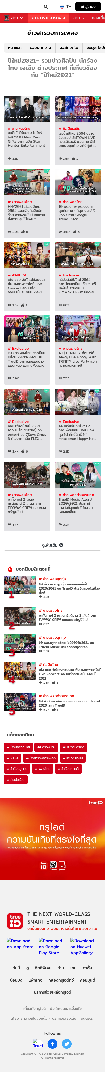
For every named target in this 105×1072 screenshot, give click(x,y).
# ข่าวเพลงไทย (19, 128)
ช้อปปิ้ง (16, 980)
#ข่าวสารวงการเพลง (41, 758)
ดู (27, 968)
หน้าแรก (15, 47)
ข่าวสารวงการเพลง (48, 18)
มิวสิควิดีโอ (69, 47)
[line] (38, 1044)
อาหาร (78, 18)
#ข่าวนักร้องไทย (18, 747)
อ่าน (14, 18)
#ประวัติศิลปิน (73, 758)
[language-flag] (62, 7)
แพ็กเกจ (35, 980)
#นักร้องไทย (46, 747)
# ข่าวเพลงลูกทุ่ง (52, 579)
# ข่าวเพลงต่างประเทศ (76, 495)
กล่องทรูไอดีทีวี (61, 980)
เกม (73, 968)
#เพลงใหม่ (42, 769)
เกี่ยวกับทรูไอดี (34, 1008)
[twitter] (67, 1044)
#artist (12, 758)
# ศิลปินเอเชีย (70, 128)
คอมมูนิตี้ (87, 980)
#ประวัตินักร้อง (73, 747)
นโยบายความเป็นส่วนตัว (29, 1018)
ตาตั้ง (87, 968)
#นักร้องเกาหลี (68, 769)
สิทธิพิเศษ (43, 968)
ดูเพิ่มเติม (50, 545)
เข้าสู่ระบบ (88, 6)
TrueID (14, 7)
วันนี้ (16, 968)
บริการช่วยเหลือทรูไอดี (52, 992)
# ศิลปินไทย (17, 275)
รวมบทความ (40, 47)
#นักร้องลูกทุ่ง (17, 769)
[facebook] (52, 1044)
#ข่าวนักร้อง (15, 779)
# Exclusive (69, 275)
